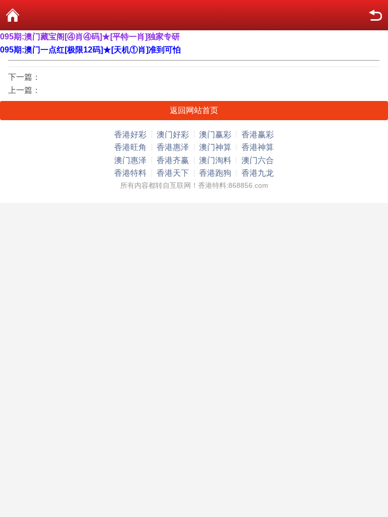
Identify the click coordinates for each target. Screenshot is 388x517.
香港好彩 (130, 134)
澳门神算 (215, 147)
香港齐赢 (173, 160)
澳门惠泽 (130, 160)
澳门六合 (257, 160)
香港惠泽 (173, 147)
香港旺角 (130, 147)
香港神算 (257, 147)
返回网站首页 (194, 110)
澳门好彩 (173, 134)
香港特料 (130, 173)
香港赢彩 (257, 134)
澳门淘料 (215, 160)
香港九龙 (257, 173)
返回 (375, 15)
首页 (12, 15)
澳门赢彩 (215, 134)
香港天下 (173, 173)
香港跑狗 (215, 173)
